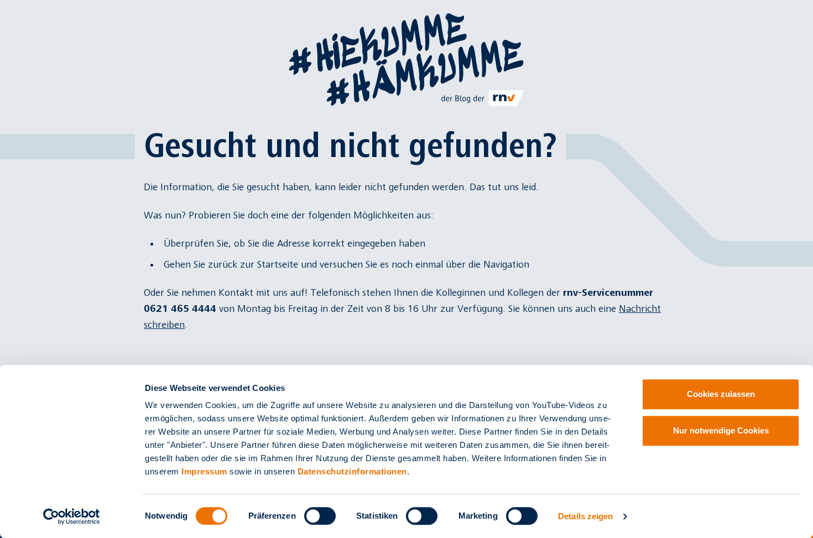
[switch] (320, 516)
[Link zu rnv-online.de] (483, 98)
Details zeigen (585, 516)
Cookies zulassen (721, 394)
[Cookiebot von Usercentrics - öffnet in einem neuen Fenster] (71, 516)
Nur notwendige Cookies (721, 430)
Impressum (204, 471)
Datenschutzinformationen (352, 471)
